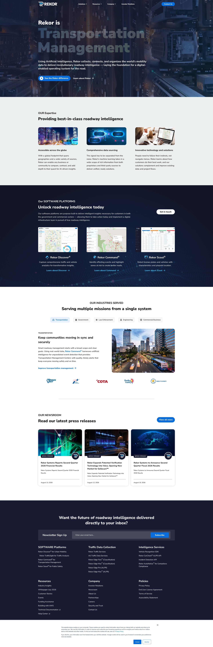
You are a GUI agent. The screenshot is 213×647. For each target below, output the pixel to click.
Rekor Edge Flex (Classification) (101, 559)
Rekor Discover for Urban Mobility (52, 551)
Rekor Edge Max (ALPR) (98, 571)
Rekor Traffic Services (97, 551)
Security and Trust (95, 605)
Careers (91, 601)
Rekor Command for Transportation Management (49, 561)
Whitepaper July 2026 (47, 589)
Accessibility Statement (148, 597)
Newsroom (92, 589)
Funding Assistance (46, 601)
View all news (166, 419)
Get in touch (166, 211)
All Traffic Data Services (98, 555)
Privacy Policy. (119, 631)
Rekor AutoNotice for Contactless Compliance (153, 565)
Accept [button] (137, 642)
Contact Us (168, 4)
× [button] (157, 624)
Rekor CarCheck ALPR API (150, 555)
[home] (47, 4)
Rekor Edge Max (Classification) (101, 563)
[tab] (60, 320)
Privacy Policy (144, 585)
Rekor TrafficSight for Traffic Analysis (54, 555)
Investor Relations (95, 585)
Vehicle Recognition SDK (149, 551)
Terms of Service (145, 593)
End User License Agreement (150, 589)
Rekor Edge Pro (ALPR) (97, 567)
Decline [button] (147, 642)
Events (41, 597)
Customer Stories (45, 593)
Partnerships (93, 597)
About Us (92, 593)
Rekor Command (73, 351)
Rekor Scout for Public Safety (50, 566)
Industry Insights (44, 585)
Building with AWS (46, 605)
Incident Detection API (148, 559)
